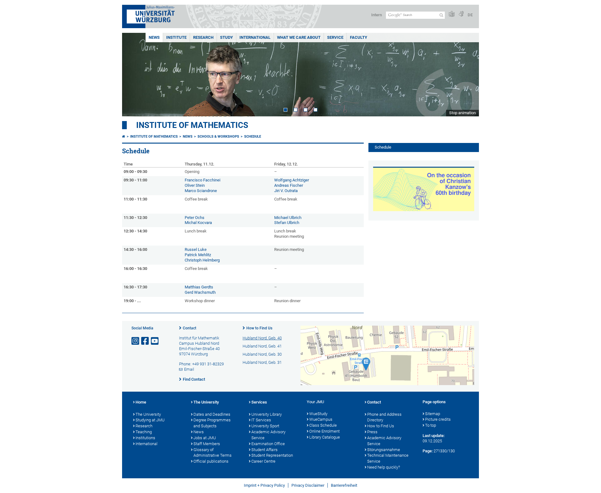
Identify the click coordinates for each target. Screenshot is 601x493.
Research (203, 37)
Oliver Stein (195, 185)
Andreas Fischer (289, 185)
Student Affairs (264, 449)
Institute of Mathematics (192, 125)
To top (430, 425)
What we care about (299, 37)
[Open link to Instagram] (135, 341)
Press (372, 431)
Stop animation (462, 112)
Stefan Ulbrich (286, 222)
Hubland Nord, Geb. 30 (262, 354)
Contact (189, 328)
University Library (266, 414)
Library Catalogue (324, 437)
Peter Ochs (195, 217)
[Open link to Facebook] (145, 341)
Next (468, 74)
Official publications (211, 461)
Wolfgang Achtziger (292, 180)
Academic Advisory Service (268, 434)
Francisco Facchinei (202, 180)
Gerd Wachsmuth (201, 292)
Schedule (252, 137)
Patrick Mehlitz (198, 254)
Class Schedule (323, 425)
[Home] (123, 137)
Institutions (145, 437)
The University (148, 414)
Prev (133, 74)
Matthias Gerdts (199, 287)
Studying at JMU (150, 420)
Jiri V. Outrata (286, 190)
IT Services (261, 420)
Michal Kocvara (198, 222)
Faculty (358, 37)
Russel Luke (196, 249)
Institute (176, 37)
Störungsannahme (383, 449)
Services (259, 402)
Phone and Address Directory (384, 417)
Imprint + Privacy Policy (264, 485)
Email (189, 369)
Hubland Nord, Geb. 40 (262, 338)
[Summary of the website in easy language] (452, 14)
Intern (376, 15)
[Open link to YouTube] (155, 341)
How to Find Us (259, 328)
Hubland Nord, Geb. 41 (262, 346)
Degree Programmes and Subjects (212, 423)
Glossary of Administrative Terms (212, 452)
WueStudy (318, 413)
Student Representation (272, 455)
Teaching (144, 431)
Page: (428, 451)
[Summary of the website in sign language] (461, 14)
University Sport (265, 426)
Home (141, 402)
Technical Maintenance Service (387, 458)
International (254, 37)
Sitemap (432, 413)
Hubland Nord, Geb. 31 (262, 362)
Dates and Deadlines (211, 414)
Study (226, 37)
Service (335, 37)
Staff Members (206, 443)
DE (470, 15)
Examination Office (268, 443)
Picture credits (438, 419)
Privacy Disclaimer (307, 485)
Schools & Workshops (218, 137)
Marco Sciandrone (201, 190)
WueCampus (320, 419)
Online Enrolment (324, 431)
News (154, 37)
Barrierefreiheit (344, 485)
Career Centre (263, 461)
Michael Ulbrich (288, 217)
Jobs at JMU (204, 437)
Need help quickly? (383, 467)
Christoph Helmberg (203, 260)
